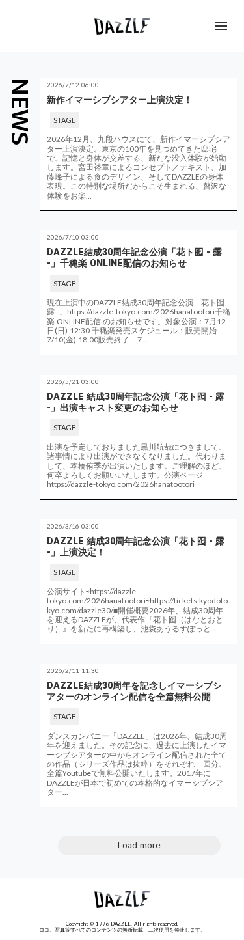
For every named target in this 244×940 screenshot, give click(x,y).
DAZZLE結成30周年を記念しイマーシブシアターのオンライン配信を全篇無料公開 (134, 691)
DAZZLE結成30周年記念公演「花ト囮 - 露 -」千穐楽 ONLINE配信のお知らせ (134, 257)
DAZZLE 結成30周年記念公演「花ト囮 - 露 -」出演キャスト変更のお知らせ (135, 402)
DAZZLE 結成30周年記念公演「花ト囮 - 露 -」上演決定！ (135, 546)
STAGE (64, 120)
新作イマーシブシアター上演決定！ (120, 99)
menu (221, 26)
